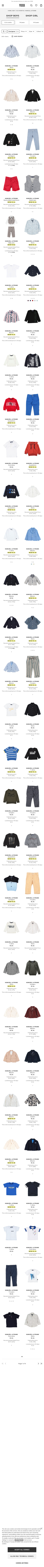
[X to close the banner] (41, 1528)
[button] (22, 1356)
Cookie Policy (19, 1540)
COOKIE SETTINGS (22, 1563)
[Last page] (40, 1363)
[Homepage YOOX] (22, 5)
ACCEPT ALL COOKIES (22, 1549)
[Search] (31, 5)
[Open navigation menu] (3, 5)
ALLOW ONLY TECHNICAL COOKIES (22, 1556)
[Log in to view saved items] (36, 5)
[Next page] (38, 1363)
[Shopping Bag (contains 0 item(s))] (41, 5)
